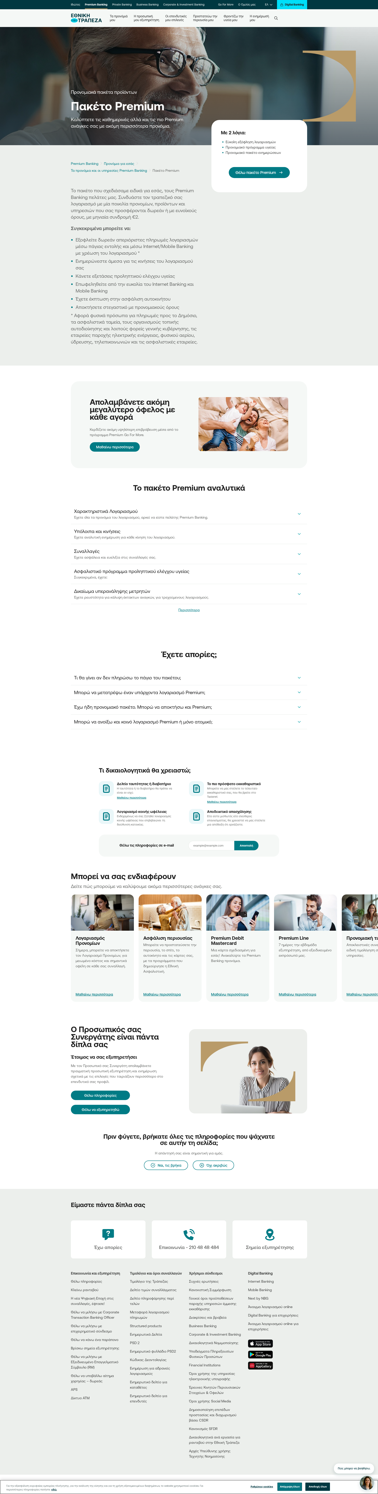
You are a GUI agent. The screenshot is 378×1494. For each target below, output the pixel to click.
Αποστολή (246, 845)
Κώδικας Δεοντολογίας (148, 1360)
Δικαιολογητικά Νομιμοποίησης (213, 1343)
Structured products (146, 1326)
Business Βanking (203, 1326)
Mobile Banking (260, 1290)
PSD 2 (135, 1343)
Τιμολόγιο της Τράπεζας (149, 1281)
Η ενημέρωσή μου (259, 18)
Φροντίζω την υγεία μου (234, 18)
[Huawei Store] (263, 1366)
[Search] (276, 18)
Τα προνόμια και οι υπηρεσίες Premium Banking (109, 170)
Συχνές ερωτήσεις (204, 1281)
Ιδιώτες (75, 4)
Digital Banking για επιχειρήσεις (273, 1315)
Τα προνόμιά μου (119, 18)
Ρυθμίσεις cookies (262, 1486)
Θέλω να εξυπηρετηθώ (100, 1109)
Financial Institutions (204, 1365)
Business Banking (147, 4)
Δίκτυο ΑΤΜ (80, 1398)
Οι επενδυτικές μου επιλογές (176, 18)
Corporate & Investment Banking (183, 4)
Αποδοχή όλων (318, 1486)
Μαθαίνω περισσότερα (114, 447)
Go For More (225, 4)
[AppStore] (263, 1343)
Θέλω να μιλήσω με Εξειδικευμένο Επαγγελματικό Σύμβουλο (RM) (94, 1362)
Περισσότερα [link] (189, 610)
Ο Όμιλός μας (247, 4)
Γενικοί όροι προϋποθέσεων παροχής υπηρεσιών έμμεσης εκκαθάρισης (212, 1303)
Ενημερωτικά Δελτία (146, 1334)
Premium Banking (96, 4)
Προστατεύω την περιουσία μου (205, 18)
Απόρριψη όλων (290, 1486)
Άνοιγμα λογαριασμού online (270, 1307)
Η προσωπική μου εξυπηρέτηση (146, 18)
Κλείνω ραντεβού (84, 1290)
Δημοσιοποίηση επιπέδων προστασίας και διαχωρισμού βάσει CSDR (212, 1415)
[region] (189, 1487)
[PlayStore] (263, 1354)
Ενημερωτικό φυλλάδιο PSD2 (153, 1351)
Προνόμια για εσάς (119, 163)
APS (74, 1389)
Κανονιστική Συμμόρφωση (210, 1290)
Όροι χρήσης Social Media (210, 1401)
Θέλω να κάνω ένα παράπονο (94, 1340)
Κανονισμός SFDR (203, 1429)
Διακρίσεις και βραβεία (207, 1317)
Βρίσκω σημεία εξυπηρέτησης (95, 1348)
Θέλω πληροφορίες (86, 1281)
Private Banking (122, 4)
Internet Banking (261, 1281)
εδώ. (54, 1489)
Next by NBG (258, 1298)
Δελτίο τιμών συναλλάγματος (153, 1290)
